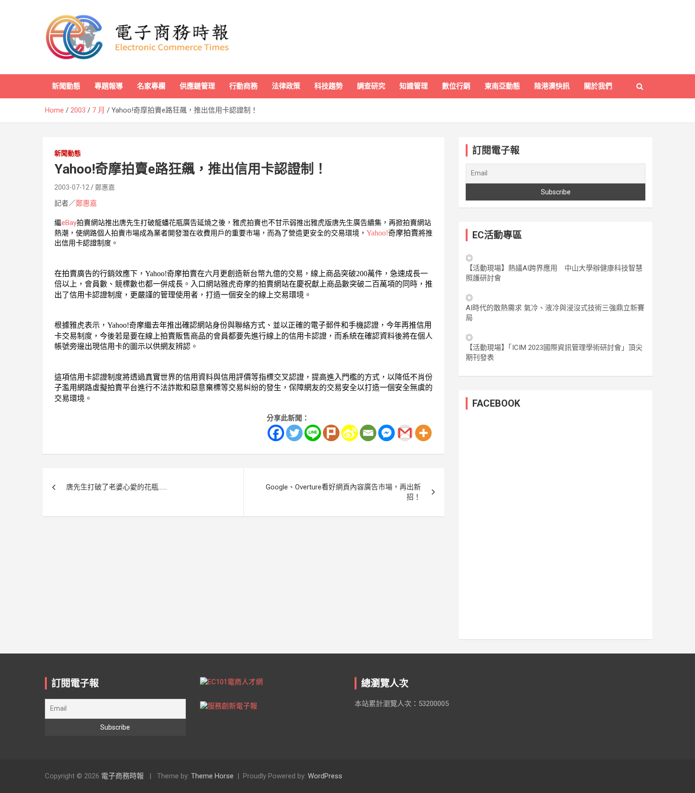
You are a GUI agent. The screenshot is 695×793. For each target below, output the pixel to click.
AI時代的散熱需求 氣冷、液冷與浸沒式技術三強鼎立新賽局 (555, 313)
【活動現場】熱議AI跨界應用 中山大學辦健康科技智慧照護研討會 (554, 273)
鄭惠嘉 (105, 187)
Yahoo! (377, 233)
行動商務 (243, 86)
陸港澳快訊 (552, 86)
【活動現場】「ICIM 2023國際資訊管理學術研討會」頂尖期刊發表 (554, 352)
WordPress (325, 776)
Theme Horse (212, 776)
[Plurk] (331, 433)
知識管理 (414, 86)
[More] (423, 433)
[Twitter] (294, 433)
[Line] (312, 433)
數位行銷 (456, 86)
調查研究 (371, 86)
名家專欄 (151, 86)
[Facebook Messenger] (386, 433)
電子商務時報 (122, 776)
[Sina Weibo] (349, 433)
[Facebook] (276, 433)
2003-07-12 (71, 187)
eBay (69, 222)
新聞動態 (66, 86)
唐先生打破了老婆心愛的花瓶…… (116, 487)
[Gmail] (405, 433)
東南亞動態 (502, 86)
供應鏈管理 (197, 86)
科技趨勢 (328, 86)
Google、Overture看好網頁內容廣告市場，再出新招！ (343, 492)
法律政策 (286, 86)
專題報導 (109, 86)
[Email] (368, 433)
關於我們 (598, 86)
